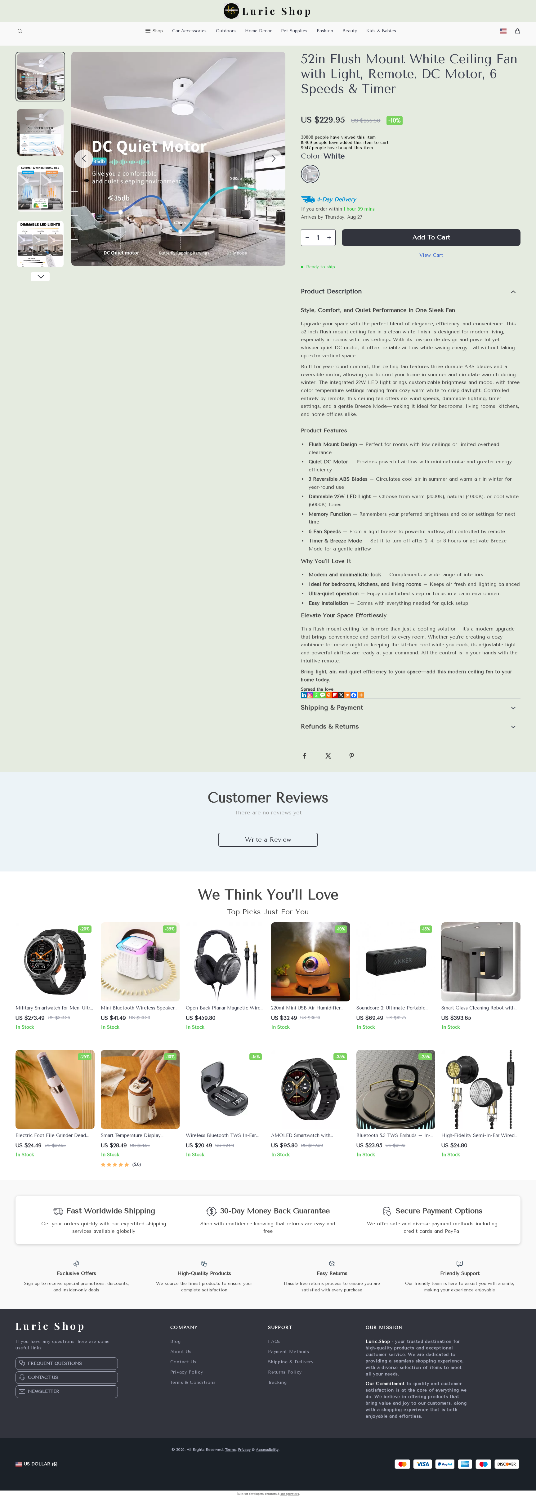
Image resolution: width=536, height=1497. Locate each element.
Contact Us (183, 1362)
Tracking (277, 1382)
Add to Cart (431, 237)
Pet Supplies (294, 30)
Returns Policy (285, 1372)
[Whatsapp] (316, 695)
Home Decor (258, 30)
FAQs (274, 1341)
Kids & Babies (381, 30)
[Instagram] (310, 695)
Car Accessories (189, 30)
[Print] (329, 695)
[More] (361, 695)
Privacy (244, 1449)
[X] (341, 695)
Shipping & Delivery (290, 1362)
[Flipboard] (335, 695)
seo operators (289, 1493)
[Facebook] (354, 695)
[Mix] (347, 695)
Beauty (349, 30)
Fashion (325, 30)
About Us (181, 1351)
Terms (230, 1449)
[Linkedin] (304, 695)
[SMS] (322, 695)
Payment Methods (288, 1351)
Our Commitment (385, 1383)
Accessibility (267, 1449)
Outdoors (226, 30)
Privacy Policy (186, 1372)
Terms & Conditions (193, 1382)
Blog (175, 1341)
